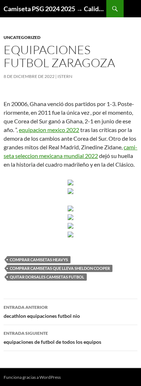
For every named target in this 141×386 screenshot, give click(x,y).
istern (64, 76)
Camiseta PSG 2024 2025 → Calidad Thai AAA (55, 9)
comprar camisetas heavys (39, 259)
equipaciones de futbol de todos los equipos (52, 337)
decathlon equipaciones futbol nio (42, 311)
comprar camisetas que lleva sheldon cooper (60, 268)
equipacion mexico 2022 (49, 129)
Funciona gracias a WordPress (32, 377)
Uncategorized (22, 37)
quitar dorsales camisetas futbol (47, 277)
